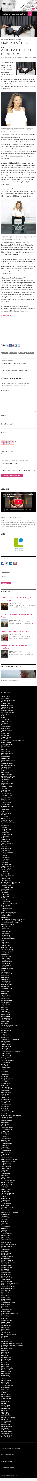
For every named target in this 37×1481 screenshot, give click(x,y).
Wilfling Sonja (5, 1414)
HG (14, 57)
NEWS (19, 39)
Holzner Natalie (5, 958)
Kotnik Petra (5, 1021)
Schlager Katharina (7, 1260)
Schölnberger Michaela (8, 1285)
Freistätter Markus (7, 848)
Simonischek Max (6, 1309)
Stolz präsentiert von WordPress (9, 1475)
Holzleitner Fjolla (6, 956)
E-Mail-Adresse (7, 424)
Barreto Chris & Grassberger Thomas (12, 740)
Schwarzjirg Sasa (6, 1299)
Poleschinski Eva (6, 1168)
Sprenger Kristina (6, 1320)
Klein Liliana (4, 993)
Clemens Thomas (6, 786)
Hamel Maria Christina (7, 924)
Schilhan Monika (6, 1258)
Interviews (13, 39)
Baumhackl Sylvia (6, 742)
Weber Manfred (6, 1396)
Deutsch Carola (6, 797)
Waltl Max (4, 1393)
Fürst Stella (4, 862)
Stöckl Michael (5, 1329)
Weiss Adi (4, 1403)
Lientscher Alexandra (7, 1060)
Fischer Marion (5, 839)
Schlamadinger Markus (8, 1262)
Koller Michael (5, 1014)
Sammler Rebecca (6, 1246)
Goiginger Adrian (6, 885)
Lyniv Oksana (5, 1073)
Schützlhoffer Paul (6, 1295)
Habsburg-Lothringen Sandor (10, 922)
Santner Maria (5, 1249)
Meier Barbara (5, 1090)
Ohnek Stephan (6, 1135)
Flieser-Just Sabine (7, 843)
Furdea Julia (4, 861)
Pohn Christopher (6, 1166)
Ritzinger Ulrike (5, 1221)
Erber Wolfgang (6, 813)
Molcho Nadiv (5, 1097)
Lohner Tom (4, 1064)
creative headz (5, 790)
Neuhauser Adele (6, 1117)
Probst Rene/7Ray (6, 1184)
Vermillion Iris (5, 1382)
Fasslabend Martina (7, 820)
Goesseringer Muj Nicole (8, 884)
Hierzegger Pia (5, 935)
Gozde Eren (4, 892)
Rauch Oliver (5, 1205)
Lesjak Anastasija (6, 1057)
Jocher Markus (5, 972)
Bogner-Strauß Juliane (8, 760)
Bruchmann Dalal (6, 767)
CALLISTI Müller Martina (8, 778)
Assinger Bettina (6, 721)
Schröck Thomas (6, 1292)
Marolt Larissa (5, 1087)
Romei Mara (4, 1223)
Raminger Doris (5, 1198)
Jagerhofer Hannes (7, 968)
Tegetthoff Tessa (6, 1348)
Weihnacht (30, 352)
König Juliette (5, 1016)
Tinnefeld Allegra (6, 1361)
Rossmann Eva (5, 1230)
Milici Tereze (5, 1094)
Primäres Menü (34, 13)
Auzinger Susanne (6, 730)
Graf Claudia (5, 894)
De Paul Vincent (6, 793)
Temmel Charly (5, 1352)
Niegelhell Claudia (6, 1120)
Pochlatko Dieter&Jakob (8, 1161)
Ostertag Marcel (6, 1138)
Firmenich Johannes (7, 834)
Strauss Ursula (5, 1332)
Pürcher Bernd (5, 1191)
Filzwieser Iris (5, 832)
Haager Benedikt (6, 915)
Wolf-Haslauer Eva (6, 1421)
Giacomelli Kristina (6, 877)
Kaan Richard (5, 977)
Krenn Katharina (6, 1027)
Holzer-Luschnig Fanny (8, 953)
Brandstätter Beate (7, 763)
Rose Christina (5, 1226)
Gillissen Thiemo (6, 878)
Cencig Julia (4, 781)
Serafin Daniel (5, 1308)
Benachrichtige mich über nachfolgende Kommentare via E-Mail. (14, 462)
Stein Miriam (5, 1327)
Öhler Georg (5, 1133)
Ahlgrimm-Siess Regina (8, 700)
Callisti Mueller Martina (8, 776)
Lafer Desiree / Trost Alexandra (10, 1039)
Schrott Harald (5, 1294)
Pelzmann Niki (5, 1149)
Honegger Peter (6, 960)
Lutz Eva (3, 1069)
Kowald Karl (4, 1023)
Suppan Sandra (5, 1340)
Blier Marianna (5, 755)
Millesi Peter (5, 1096)
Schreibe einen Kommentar (23, 57)
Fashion (21, 352)
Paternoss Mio (5, 1145)
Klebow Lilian (5, 991)
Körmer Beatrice (6, 1020)
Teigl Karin (4, 1350)
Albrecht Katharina (7, 702)
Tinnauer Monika (6, 1359)
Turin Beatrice (5, 1373)
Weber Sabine (5, 1400)
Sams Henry (4, 1248)
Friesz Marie (4, 855)
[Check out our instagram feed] (15, 563)
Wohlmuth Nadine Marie (8, 1417)
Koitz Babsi (4, 1011)
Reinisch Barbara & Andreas (9, 1212)
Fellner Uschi (5, 825)
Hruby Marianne (6, 965)
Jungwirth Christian (7, 974)
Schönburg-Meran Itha (8, 1288)
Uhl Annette (5, 1375)
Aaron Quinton (5, 696)
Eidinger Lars (5, 809)
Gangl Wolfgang (6, 868)
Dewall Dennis (5, 799)
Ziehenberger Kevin (7, 1433)
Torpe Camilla (5, 1364)
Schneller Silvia (5, 1276)
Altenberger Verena (7, 707)
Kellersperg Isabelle (7, 984)
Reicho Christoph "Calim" (8, 1209)
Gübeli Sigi (4, 910)
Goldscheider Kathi (7, 887)
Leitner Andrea (5, 1053)
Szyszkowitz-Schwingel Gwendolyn (12, 1345)
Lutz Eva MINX (5, 1071)
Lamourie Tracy (5, 1041)
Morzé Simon (5, 1103)
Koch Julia (4, 1006)
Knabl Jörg (4, 997)
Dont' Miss (4, 39)
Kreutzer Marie (5, 1029)
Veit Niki (3, 1378)
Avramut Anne (5, 732)
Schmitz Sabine (5, 1269)
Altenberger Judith (7, 705)
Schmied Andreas (6, 1267)
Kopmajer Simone (6, 1018)
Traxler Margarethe (7, 1368)
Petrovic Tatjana (6, 1152)
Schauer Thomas (6, 1253)
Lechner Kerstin (6, 1050)
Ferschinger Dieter (7, 831)
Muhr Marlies (5, 1110)
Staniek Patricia (6, 1324)
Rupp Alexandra (6, 1239)
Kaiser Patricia (5, 979)
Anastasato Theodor (7, 712)
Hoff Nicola (4, 944)
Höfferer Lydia (5, 945)
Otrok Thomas (5, 1140)
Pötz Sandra (4, 1179)
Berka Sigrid (4, 749)
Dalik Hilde (4, 792)
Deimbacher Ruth (6, 795)
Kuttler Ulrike (5, 1037)
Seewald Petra (5, 1304)
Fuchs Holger (5, 859)
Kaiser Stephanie (6, 981)
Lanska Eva (4, 1048)
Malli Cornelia (5, 1080)
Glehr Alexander (6, 880)
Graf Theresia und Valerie (9, 898)
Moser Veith (5, 1106)
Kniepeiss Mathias (6, 1000)
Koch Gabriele (5, 1004)
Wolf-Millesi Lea (6, 1423)
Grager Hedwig (5, 900)
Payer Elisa (4, 1147)
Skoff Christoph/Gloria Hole (9, 1313)
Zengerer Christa (6, 1431)
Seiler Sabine (5, 1306)
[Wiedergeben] (4, 510)
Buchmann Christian (7, 771)
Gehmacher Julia (6, 871)
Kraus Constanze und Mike (9, 1025)
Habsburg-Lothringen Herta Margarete (13, 921)
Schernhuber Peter (7, 1256)
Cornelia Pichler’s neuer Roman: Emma (13, 362)
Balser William (5, 739)
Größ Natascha (5, 905)
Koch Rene (4, 1007)
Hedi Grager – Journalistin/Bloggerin (14, 14)
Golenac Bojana (6, 889)
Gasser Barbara (5, 869)
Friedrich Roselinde (7, 852)
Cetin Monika (5, 785)
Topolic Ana (4, 1362)
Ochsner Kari (5, 1131)
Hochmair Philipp (6, 937)
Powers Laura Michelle (8, 1180)
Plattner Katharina (6, 1158)
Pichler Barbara (5, 1154)
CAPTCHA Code (7, 451)
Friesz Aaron (5, 854)
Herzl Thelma (5, 933)
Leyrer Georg (5, 1059)
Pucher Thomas (6, 1189)
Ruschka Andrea (6, 1241)
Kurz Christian (5, 1036)
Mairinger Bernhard (7, 1078)
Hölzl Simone (5, 954)
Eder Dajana (4, 808)
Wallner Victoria (6, 1391)
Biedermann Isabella (7, 753)
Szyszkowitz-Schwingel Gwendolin (11, 1343)
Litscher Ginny (5, 1062)
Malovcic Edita (5, 1083)
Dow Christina (5, 801)
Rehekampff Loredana (8, 1207)
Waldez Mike (5, 1389)
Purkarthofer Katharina (8, 1195)
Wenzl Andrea (5, 1405)
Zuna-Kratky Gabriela (7, 1437)
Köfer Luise (4, 1009)
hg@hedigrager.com (7, 1461)
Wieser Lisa (4, 1410)
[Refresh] (16, 441)
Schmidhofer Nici (6, 1265)
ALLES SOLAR (5, 703)
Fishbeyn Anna (5, 841)
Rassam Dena (5, 1202)
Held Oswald (5, 928)
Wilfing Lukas (5, 1412)
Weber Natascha (6, 1398)
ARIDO (3, 718)
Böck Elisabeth (5, 758)
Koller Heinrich (5, 1013)
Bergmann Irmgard (6, 748)
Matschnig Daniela (6, 1089)
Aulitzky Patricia (6, 726)
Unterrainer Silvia (6, 1377)
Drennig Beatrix (6, 802)
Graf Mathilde (5, 896)
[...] (27, 607)
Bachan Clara (5, 733)
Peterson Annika (6, 1150)
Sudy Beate (4, 1336)
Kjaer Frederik (5, 990)
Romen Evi (4, 1225)
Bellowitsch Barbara (7, 744)
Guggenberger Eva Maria (8, 912)
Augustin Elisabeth (7, 725)
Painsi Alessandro (6, 1143)
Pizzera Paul (4, 1156)
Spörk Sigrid (4, 1318)
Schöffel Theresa (6, 1281)
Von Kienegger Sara (7, 1385)
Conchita (4, 788)
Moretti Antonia (6, 1099)
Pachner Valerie (6, 1142)
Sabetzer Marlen (6, 1242)
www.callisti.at (6, 316)
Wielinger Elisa (5, 1408)
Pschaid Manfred (6, 1188)
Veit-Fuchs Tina (6, 1380)
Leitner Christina (6, 1055)
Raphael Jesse (5, 1200)
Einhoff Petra (5, 811)
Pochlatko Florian (6, 1163)
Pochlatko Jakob (6, 1165)
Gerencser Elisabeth (7, 875)
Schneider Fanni (6, 1272)
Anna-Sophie (5, 714)
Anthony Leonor (6, 716)
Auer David (4, 723)
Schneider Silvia (6, 1274)
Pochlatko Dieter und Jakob (9, 1159)
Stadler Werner (5, 1322)
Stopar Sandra (5, 1331)
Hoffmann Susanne (7, 947)
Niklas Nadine (5, 1122)
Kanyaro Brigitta (6, 983)
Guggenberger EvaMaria (8, 914)
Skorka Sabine (5, 1315)
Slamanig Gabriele (6, 1317)
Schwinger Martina (7, 1301)
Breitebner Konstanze (8, 765)
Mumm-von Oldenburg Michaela (11, 1115)
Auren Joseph (5, 728)
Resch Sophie (5, 1218)
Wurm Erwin (4, 1428)
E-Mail (3, 577)
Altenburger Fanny (7, 709)
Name (3, 416)
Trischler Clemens (6, 1371)
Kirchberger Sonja (6, 988)
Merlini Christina (6, 1092)
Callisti (5, 352)
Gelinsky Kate (5, 873)
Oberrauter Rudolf (6, 1129)
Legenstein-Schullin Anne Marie (11, 1051)
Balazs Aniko (5, 735)
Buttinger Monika (6, 774)
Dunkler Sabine (5, 804)
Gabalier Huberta (6, 864)
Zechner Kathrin (6, 1430)
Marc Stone (4, 1085)
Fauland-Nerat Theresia (8, 822)
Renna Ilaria (4, 1216)
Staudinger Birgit (6, 1325)
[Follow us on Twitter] (6, 563)
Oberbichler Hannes (7, 1127)
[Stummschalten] (30, 510)
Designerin (13, 352)
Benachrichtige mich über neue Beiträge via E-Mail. (18, 470)
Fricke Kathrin (5, 850)
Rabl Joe (3, 1196)
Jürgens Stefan (5, 976)
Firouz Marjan (5, 836)
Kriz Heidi (4, 1032)
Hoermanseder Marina (8, 938)
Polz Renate (4, 1170)
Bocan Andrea (5, 756)
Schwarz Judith (5, 1297)
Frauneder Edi (5, 847)
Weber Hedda (5, 1394)
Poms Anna (4, 1175)
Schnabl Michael (6, 1271)
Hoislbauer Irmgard (7, 951)
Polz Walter (4, 1172)
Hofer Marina (5, 942)
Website (4, 432)
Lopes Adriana (5, 1066)
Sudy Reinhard (5, 1338)
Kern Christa (5, 986)
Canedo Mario (5, 779)
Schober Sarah (5, 1279)
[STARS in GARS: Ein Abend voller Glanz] (4, 637)
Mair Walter (4, 1076)
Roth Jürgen (5, 1232)
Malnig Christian (6, 1082)
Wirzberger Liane (6, 1416)
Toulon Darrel (5, 1366)
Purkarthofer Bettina (7, 1193)
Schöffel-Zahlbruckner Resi (9, 1283)
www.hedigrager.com (7, 1454)
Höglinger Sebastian (7, 949)
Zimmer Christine (6, 1435)
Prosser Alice (5, 1186)
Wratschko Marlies (7, 1426)
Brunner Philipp (5, 769)
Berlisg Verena (5, 751)
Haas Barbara (5, 917)
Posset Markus (5, 1177)
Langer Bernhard (6, 1044)
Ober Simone (5, 1126)
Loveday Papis (5, 1067)
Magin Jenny (5, 1074)
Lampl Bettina (5, 1043)
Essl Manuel (4, 816)
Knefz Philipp (5, 998)
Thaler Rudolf (5, 1355)
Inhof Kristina (5, 967)
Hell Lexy (4, 930)
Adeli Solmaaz (5, 698)
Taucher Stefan (5, 1347)
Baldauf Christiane (6, 737)
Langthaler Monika (6, 1046)
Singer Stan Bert (6, 1311)
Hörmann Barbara (6, 961)
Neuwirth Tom (5, 1119)
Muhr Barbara (5, 1108)
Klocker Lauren (5, 995)
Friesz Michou (5, 857)
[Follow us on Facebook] (2, 563)
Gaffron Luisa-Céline (7, 866)
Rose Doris (4, 1228)
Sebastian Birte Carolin (8, 1302)
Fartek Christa (5, 818)
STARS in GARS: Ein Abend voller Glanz (15, 631)
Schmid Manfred (6, 1264)
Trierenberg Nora (6, 1370)
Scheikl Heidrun (6, 1255)
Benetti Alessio (6, 746)
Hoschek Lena (5, 963)
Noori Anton (5, 1124)
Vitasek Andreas (6, 1384)
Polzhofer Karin (5, 1173)
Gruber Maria (5, 907)
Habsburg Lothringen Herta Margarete (13, 919)
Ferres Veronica (6, 829)
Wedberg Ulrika (6, 1401)
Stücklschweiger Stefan (8, 1334)
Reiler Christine (6, 1211)
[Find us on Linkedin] (10, 563)
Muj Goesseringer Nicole (8, 1112)
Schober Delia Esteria (7, 1278)
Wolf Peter (4, 1419)
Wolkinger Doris (6, 1424)
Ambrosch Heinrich (7, 710)
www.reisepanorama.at (8, 679)
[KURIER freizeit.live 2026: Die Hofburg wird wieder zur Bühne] (4, 606)
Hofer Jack (4, 940)
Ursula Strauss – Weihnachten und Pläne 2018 (16, 369)
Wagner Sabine (5, 1387)
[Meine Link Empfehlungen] (18, 673)
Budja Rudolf (5, 772)
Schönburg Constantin (8, 1287)
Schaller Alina (5, 1251)
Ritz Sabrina (4, 1219)
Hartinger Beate (6, 926)
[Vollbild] (33, 510)
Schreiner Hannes (6, 1290)
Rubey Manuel (5, 1235)
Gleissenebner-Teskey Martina (10, 882)
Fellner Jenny (5, 824)
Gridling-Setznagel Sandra (9, 903)
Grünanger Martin (6, 908)
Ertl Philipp (4, 815)
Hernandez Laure (6, 931)
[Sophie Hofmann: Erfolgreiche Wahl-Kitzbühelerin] (4, 654)
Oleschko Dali (5, 1136)
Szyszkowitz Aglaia (6, 1341)
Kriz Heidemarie (6, 1030)
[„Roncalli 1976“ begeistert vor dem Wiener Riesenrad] (4, 623)
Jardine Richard (5, 970)
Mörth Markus (5, 1101)
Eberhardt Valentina (7, 806)
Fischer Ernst (5, 838)
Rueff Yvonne (5, 1237)
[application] (18, 502)
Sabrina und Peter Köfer (8, 1244)
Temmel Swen (5, 1354)
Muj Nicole (4, 1113)
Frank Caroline (5, 845)
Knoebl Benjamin (6, 1002)
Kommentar (5, 390)
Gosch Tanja (5, 891)
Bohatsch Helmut (6, 762)
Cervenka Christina (7, 783)
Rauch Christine (6, 1203)
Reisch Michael (5, 1214)
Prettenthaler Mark (7, 1182)
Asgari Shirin (5, 719)
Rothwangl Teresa (6, 1233)
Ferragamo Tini (5, 827)
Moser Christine (6, 1104)
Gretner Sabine (5, 901)
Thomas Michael (6, 1357)
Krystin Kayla (5, 1034)
